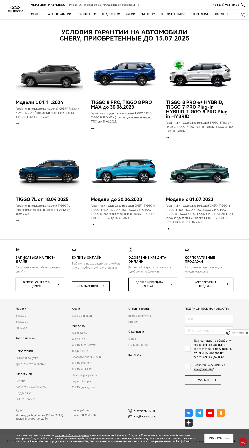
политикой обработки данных (72, 435)
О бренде (78, 338)
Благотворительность (87, 357)
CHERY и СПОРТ (82, 369)
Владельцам (111, 14)
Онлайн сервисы (173, 14)
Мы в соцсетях (138, 344)
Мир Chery (148, 14)
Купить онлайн (87, 286)
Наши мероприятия (84, 375)
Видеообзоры (81, 381)
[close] (247, 332)
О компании (199, 14)
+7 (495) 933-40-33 (144, 410)
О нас (132, 338)
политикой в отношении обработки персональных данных (213, 353)
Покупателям (86, 14)
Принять (215, 438)
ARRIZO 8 (21, 327)
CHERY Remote (81, 363)
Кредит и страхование (31, 364)
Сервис (20, 381)
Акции (130, 14)
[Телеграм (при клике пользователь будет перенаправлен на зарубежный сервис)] (199, 413)
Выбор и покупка (27, 358)
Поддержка (24, 393)
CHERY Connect (26, 399)
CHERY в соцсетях (84, 345)
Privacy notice (238, 333)
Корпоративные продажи (206, 284)
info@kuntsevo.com (145, 416)
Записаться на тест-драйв (36, 284)
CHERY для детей (83, 387)
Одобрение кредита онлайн (149, 284)
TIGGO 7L (22, 321)
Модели (36, 14)
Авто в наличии (59, 14)
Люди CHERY (80, 351)
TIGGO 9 (21, 315)
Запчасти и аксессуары (31, 387)
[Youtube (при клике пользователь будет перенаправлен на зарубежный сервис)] (210, 413)
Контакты (221, 14)
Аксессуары (79, 332)
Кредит (133, 321)
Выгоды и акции (82, 315)
